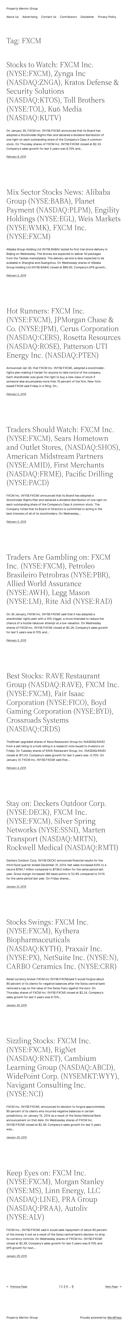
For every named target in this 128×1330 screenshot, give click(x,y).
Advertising (29, 16)
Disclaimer (87, 16)
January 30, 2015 (16, 1005)
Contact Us (48, 16)
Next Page (113, 1286)
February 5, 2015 (16, 275)
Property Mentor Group (22, 8)
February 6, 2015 (16, 156)
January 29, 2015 (16, 1137)
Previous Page (16, 1286)
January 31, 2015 (16, 886)
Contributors (68, 16)
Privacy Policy (107, 16)
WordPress (114, 1317)
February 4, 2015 (16, 767)
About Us (12, 16)
